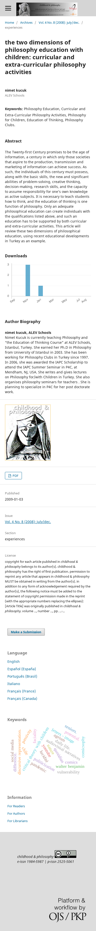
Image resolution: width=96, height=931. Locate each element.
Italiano (13, 683)
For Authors (16, 813)
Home (9, 22)
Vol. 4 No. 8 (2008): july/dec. (59, 22)
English (13, 661)
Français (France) (21, 691)
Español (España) (21, 669)
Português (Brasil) (22, 676)
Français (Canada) (22, 698)
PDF (15, 475)
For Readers (16, 806)
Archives (26, 22)
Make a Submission (26, 632)
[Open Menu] (8, 8)
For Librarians (17, 821)
